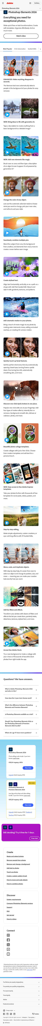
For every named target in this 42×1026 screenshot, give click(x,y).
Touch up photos (12, 872)
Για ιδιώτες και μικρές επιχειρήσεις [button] (13, 982)
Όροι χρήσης (31, 1017)
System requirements (14, 899)
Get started (10, 915)
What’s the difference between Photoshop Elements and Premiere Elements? (19, 706)
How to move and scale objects (17, 880)
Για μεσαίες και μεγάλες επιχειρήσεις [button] (13, 986)
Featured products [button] (8, 1004)
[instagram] (7, 1014)
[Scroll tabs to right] (40, 49)
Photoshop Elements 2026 (10, 8)
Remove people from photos (16, 860)
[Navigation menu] (3, 3)
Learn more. (16, 758)
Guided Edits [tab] (32, 49)
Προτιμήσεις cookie (7, 1020)
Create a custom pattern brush (17, 876)
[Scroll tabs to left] (1, 49)
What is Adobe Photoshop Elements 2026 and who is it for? (19, 690)
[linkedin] (14, 1014)
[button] (30, 3)
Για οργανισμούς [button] (8, 991)
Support (9, 907)
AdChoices (7, 1022)
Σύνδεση (36, 3)
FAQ (8, 911)
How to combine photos (15, 884)
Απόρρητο (24, 1017)
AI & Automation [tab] (20, 49)
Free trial (34, 838)
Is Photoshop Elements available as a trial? (19, 714)
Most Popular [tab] (7, 49)
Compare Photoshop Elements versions (20, 903)
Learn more (29, 969)
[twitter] (11, 1014)
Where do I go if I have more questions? (18, 733)
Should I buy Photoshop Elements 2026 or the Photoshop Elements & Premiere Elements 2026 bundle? (19, 723)
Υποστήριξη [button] (6, 995)
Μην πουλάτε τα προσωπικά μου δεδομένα (24, 1020)
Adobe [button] (5, 999)
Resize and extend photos (15, 856)
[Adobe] (10, 3)
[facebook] (4, 1014)
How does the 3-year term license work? (18, 698)
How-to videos (11, 919)
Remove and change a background (18, 864)
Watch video (21, 36)
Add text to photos (13, 868)
